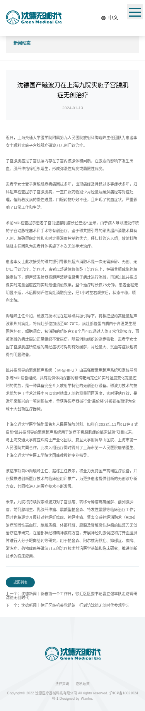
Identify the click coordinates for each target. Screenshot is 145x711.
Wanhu (86, 699)
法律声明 (62, 684)
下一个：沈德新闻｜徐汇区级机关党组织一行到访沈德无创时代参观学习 (68, 605)
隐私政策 (83, 684)
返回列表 (20, 582)
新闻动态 (22, 43)
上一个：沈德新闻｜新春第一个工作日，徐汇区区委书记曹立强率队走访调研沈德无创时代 (71, 596)
